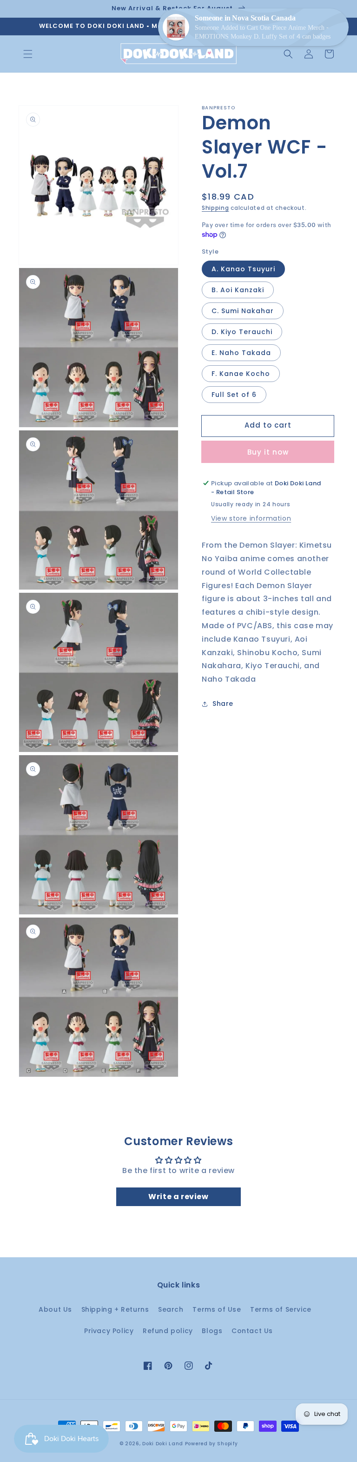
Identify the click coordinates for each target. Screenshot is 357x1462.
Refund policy (168, 1330)
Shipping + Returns (115, 1309)
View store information (251, 518)
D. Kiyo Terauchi (242, 331)
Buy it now (268, 452)
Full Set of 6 (234, 394)
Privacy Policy (108, 1330)
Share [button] (222, 703)
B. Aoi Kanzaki (238, 290)
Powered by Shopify (211, 1443)
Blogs (212, 1330)
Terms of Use (216, 1309)
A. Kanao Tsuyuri (243, 269)
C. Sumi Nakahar (243, 310)
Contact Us (252, 1330)
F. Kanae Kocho (241, 373)
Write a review (178, 1196)
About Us (55, 1309)
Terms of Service (280, 1309)
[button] (28, 54)
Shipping (215, 208)
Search (171, 1309)
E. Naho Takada (241, 352)
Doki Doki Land (163, 1443)
